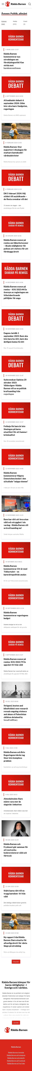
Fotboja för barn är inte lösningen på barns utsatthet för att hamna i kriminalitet (15, 430)
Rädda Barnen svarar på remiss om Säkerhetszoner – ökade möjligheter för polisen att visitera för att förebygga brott (16, 246)
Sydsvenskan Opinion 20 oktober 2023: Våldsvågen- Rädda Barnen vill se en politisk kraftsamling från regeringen (15, 386)
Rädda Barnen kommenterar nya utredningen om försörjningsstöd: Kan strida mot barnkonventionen (14, 60)
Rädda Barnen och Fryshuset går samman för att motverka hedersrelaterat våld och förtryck (16, 850)
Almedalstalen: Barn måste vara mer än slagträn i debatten (13, 801)
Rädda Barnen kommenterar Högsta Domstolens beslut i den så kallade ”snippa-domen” (16, 477)
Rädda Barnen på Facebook (16, 1061)
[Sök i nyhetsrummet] (29, 4)
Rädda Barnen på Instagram (16, 1055)
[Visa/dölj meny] (3, 4)
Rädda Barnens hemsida (16, 1052)
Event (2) (25, 22)
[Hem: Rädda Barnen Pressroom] (15, 4)
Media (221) (15, 22)
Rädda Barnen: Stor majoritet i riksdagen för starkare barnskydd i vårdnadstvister (15, 151)
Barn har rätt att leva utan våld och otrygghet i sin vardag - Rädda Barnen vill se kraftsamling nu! (16, 523)
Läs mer (16, 1023)
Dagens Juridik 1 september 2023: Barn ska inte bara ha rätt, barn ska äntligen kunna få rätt (16, 337)
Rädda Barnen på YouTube (16, 1063)
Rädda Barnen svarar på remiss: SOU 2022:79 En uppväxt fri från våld (15, 662)
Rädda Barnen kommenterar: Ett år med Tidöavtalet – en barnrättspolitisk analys (15, 570)
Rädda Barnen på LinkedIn (16, 1058)
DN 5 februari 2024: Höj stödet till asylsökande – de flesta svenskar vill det (16, 196)
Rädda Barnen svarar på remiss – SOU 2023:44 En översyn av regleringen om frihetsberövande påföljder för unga (16, 292)
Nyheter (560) (4, 22)
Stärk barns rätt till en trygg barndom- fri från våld (14, 893)
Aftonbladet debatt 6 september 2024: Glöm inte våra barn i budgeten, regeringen (15, 104)
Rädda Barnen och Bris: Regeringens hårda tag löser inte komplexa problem (14, 756)
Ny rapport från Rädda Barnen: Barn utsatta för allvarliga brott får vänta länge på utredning (15, 941)
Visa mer (16, 962)
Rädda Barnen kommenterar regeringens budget (16, 615)
